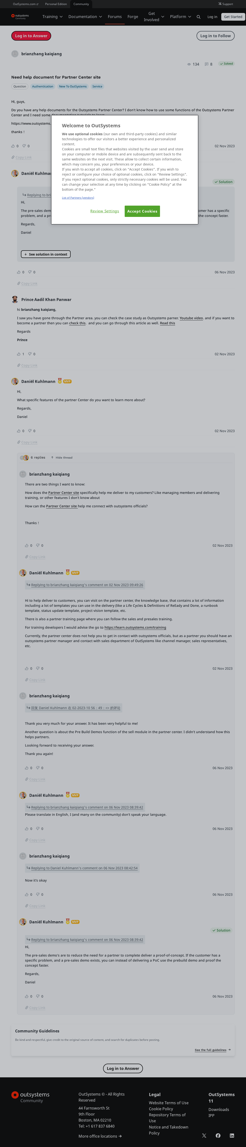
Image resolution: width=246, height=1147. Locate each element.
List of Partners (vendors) (78, 197)
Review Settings (104, 211)
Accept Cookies (142, 211)
